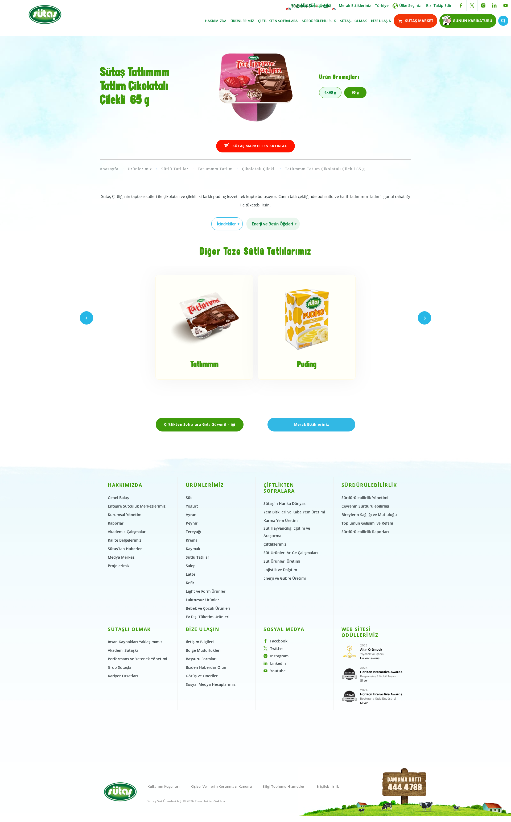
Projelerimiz (119, 565)
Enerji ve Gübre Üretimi (284, 578)
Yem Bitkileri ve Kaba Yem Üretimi (294, 511)
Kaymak (193, 548)
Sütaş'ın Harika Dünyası (285, 503)
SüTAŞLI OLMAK (353, 20)
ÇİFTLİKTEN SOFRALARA (278, 20)
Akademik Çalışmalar (127, 531)
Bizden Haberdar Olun (206, 667)
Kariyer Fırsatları (123, 675)
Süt (189, 497)
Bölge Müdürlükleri (203, 650)
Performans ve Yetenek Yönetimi (137, 658)
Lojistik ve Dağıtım (280, 569)
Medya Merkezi (121, 557)
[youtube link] (505, 5)
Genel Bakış (118, 497)
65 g (355, 92)
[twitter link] (472, 5)
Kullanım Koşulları (163, 786)
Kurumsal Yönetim (124, 514)
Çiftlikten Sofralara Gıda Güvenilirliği (199, 424)
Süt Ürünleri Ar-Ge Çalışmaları (290, 552)
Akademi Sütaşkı (123, 650)
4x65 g (330, 92)
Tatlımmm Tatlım (215, 168)
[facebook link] (460, 5)
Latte (190, 574)
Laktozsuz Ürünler (202, 599)
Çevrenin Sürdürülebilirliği (365, 506)
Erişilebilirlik (327, 786)
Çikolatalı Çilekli (259, 168)
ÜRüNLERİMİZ (242, 20)
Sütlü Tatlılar (174, 168)
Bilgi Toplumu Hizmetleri (284, 786)
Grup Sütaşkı (119, 667)
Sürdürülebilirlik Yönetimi (364, 497)
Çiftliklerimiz (274, 544)
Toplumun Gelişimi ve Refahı (367, 523)
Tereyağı (193, 531)
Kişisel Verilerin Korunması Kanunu (221, 786)
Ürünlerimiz (140, 168)
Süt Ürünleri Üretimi (281, 561)
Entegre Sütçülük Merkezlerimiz (137, 506)
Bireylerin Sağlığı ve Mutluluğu (369, 514)
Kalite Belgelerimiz (124, 540)
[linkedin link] (494, 5)
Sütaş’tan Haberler (125, 548)
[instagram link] (483, 5)
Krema (191, 540)
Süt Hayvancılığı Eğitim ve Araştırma (286, 532)
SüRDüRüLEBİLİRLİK (319, 20)
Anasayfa (109, 168)
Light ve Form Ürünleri (206, 591)
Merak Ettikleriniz (355, 5)
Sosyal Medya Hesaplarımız (211, 684)
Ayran (191, 514)
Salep (191, 565)
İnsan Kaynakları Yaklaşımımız (135, 641)
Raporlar (115, 523)
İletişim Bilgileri (200, 641)
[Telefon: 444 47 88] (404, 792)
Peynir (191, 523)
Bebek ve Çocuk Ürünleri (208, 608)
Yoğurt (192, 506)
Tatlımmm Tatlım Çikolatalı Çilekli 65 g (325, 168)
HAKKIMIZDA (215, 20)
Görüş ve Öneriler (202, 675)
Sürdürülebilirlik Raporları (365, 531)
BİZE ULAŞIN (381, 20)
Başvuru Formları (201, 658)
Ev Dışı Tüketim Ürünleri (207, 616)
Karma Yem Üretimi (281, 520)
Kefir (190, 582)
